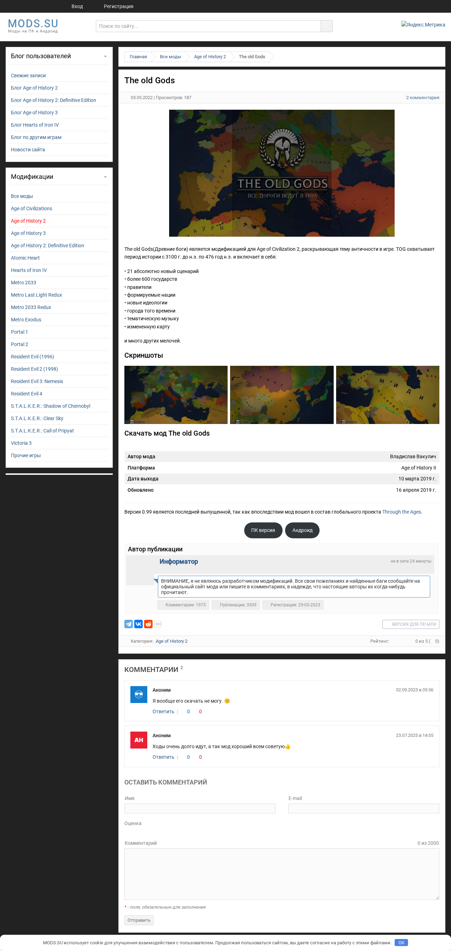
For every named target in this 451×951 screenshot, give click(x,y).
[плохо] (137, 832)
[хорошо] (147, 832)
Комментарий (141, 843)
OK (401, 942)
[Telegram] (128, 624)
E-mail (295, 798)
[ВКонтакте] (138, 624)
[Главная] (45, 6)
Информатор (179, 561)
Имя (130, 798)
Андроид (302, 530)
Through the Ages (401, 512)
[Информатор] (140, 569)
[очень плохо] (132, 832)
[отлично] (152, 832)
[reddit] (148, 624)
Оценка (133, 823)
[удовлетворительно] (142, 832)
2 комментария (422, 97)
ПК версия (263, 530)
